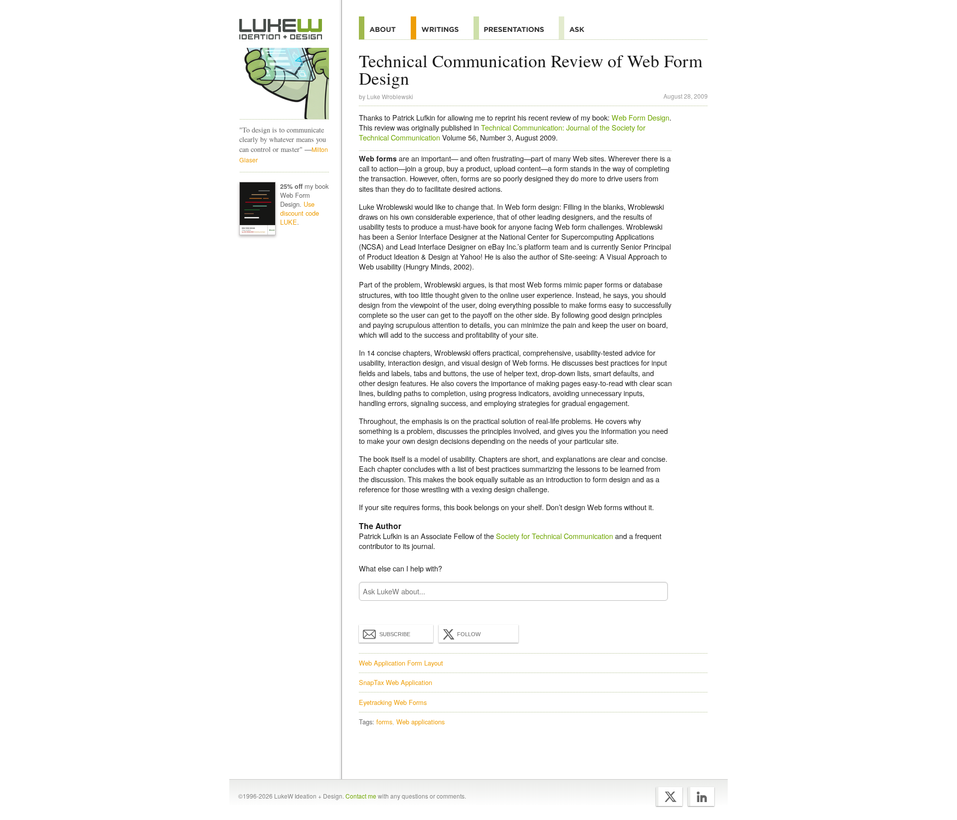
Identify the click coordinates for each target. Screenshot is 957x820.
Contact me (360, 796)
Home (280, 29)
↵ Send (653, 591)
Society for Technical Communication (554, 536)
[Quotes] (442, 27)
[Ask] (579, 27)
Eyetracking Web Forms (393, 702)
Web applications (420, 721)
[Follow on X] (669, 796)
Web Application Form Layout (401, 663)
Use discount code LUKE (299, 213)
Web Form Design (640, 117)
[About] (385, 27)
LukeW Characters (284, 84)
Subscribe (394, 634)
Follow (468, 634)
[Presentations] (516, 27)
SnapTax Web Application (395, 682)
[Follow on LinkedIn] (701, 796)
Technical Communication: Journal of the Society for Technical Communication (502, 132)
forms (384, 721)
